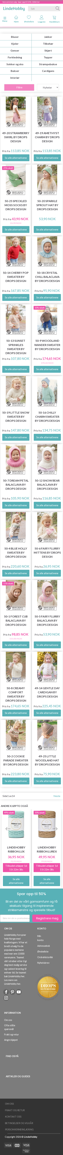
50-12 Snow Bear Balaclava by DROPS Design (47, 484)
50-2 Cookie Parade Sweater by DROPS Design (15, 760)
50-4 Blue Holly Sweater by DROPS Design (15, 552)
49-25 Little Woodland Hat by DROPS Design (47, 760)
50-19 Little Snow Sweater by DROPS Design (15, 416)
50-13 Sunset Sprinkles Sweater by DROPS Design (15, 347)
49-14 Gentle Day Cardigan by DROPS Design (47, 692)
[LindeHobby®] (14, 8)
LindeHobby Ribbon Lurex (47, 849)
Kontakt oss (13, 1116)
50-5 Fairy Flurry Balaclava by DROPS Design (47, 620)
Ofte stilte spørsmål (9, 1027)
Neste (56, 795)
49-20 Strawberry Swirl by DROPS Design (15, 137)
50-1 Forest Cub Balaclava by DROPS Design (16, 620)
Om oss (8, 1020)
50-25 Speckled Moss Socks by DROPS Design (16, 205)
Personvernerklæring (19, 1129)
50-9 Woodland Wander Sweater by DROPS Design (47, 345)
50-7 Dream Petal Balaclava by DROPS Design (16, 484)
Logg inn (41, 22)
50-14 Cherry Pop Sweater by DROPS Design (16, 277)
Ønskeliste (29, 21)
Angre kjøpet (11, 1039)
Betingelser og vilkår (19, 1123)
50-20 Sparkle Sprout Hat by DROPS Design (47, 205)
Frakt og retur (11, 1034)
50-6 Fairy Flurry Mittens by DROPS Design (47, 552)
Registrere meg (47, 918)
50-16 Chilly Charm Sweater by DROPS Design (47, 416)
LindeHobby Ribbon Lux (16, 849)
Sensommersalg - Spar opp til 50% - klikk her (21, 2)
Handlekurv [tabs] (54, 22)
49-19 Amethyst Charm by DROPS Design (47, 137)
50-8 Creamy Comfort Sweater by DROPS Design (15, 694)
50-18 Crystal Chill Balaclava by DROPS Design (47, 277)
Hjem (16, 21)
